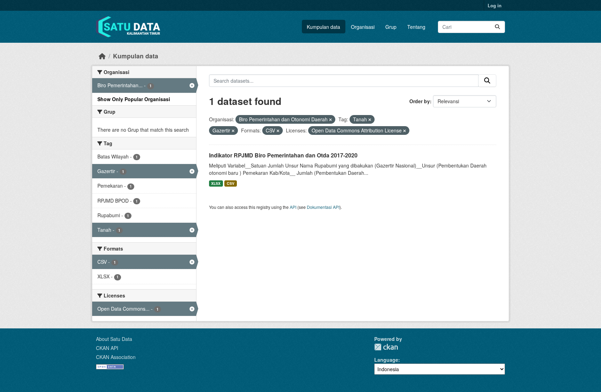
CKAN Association (116, 356)
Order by (419, 101)
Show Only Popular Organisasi (133, 99)
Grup (390, 26)
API (293, 207)
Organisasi (363, 26)
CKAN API (107, 347)
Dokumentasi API (323, 207)
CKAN (386, 347)
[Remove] (330, 119)
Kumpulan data (323, 26)
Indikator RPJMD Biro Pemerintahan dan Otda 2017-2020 (283, 155)
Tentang (416, 26)
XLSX (216, 183)
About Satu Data (114, 338)
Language (386, 359)
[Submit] (497, 27)
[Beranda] (102, 55)
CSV (230, 183)
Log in (495, 5)
